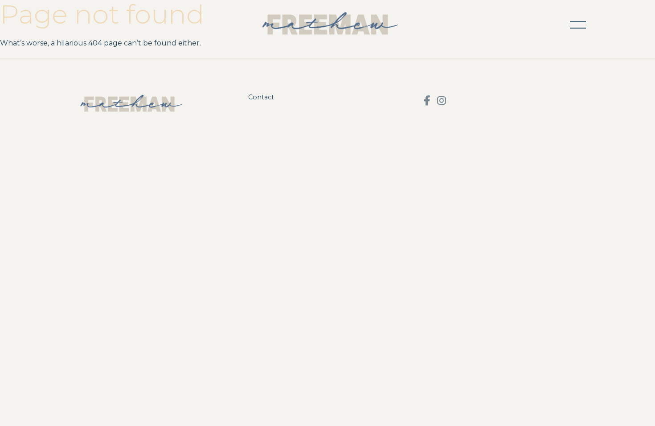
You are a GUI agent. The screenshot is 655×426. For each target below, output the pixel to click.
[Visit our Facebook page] (427, 101)
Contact (261, 97)
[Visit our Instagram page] (441, 101)
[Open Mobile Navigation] (578, 25)
